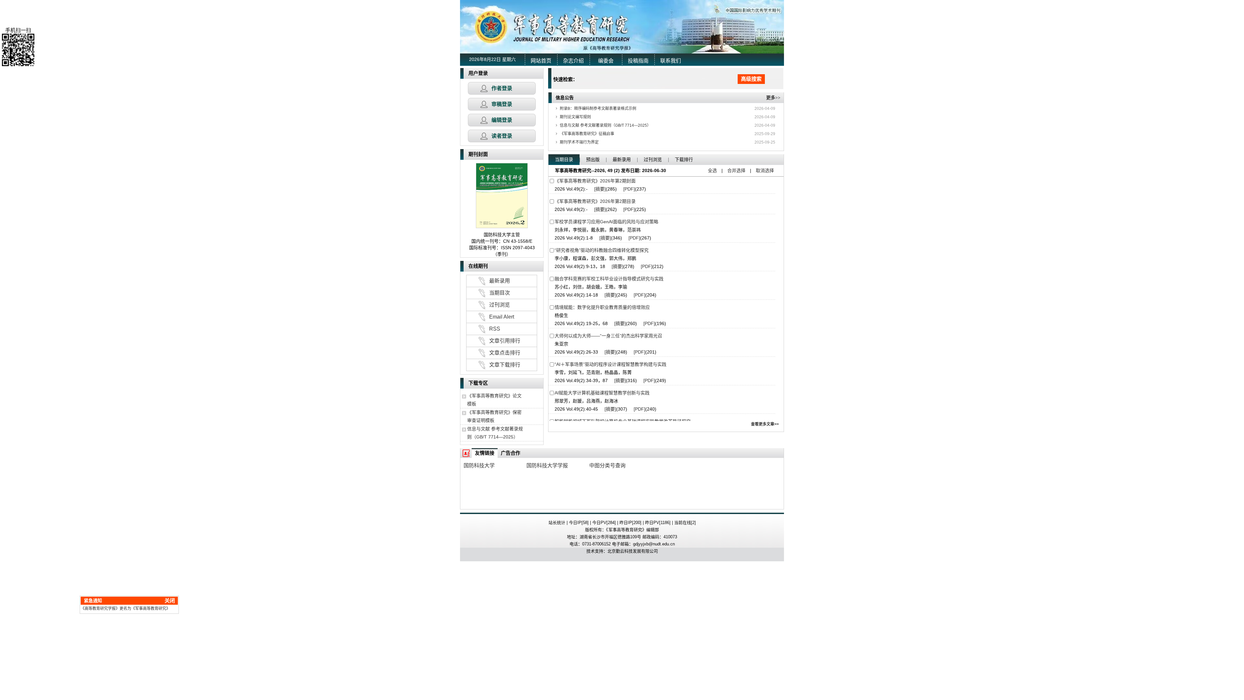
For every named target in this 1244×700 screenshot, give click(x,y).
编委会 (606, 61)
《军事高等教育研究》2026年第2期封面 (595, 180)
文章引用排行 (504, 341)
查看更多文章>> (765, 424)
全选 (712, 170)
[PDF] (629, 189)
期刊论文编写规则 (575, 117)
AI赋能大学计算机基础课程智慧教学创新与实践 (602, 392)
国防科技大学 (479, 465)
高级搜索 (751, 79)
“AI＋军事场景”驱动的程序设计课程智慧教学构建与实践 (610, 364)
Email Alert (501, 317)
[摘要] (600, 189)
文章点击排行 (504, 353)
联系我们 (670, 61)
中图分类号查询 (607, 465)
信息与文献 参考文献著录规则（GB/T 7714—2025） (605, 125)
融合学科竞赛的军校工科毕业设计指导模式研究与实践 (609, 278)
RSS (494, 329)
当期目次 (499, 293)
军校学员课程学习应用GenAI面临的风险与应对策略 (606, 221)
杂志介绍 (573, 61)
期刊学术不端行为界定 (579, 142)
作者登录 (501, 88)
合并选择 (736, 170)
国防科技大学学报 (547, 465)
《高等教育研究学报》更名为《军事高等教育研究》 (138, 596)
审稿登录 (501, 104)
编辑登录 (501, 120)
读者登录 (501, 136)
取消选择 (765, 170)
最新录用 (499, 281)
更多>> (773, 97)
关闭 (182, 588)
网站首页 (541, 61)
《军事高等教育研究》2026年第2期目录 (595, 201)
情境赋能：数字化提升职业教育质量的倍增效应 (602, 307)
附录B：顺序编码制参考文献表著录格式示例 (598, 108)
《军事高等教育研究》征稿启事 (587, 134)
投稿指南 (638, 61)
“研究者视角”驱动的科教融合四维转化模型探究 (602, 250)
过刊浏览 (499, 305)
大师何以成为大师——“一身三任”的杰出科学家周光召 (608, 335)
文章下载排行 (504, 365)
